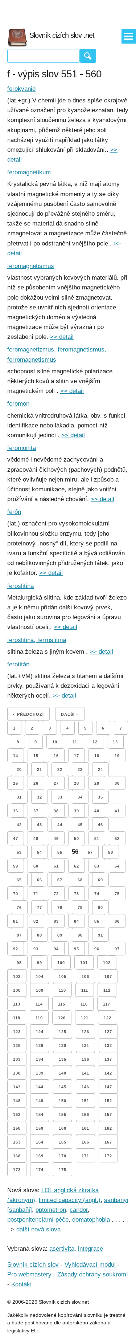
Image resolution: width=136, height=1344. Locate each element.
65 (19, 880)
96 (96, 949)
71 (35, 894)
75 (117, 894)
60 (35, 866)
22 (59, 769)
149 (40, 1101)
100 (61, 963)
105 (62, 976)
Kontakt (21, 1284)
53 (19, 852)
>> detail (62, 336)
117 (106, 1004)
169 (40, 1156)
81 (15, 921)
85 (96, 921)
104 (40, 976)
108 (17, 990)
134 (40, 1059)
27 (56, 783)
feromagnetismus (30, 266)
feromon (18, 403)
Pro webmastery (29, 1274)
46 (100, 825)
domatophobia (91, 1219)
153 (17, 1114)
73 (76, 894)
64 (117, 866)
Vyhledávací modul (90, 1264)
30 (117, 783)
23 (80, 769)
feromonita (21, 447)
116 (84, 1004)
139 (40, 1073)
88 (39, 935)
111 (84, 990)
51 (96, 838)
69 (100, 880)
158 (17, 1128)
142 (108, 1073)
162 (108, 1128)
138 (17, 1073)
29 (96, 783)
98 (19, 963)
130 (62, 1045)
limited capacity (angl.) (69, 1200)
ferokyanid (21, 88)
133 (17, 1059)
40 (96, 811)
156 (85, 1114)
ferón (14, 511)
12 (95, 742)
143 (17, 1087)
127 (108, 1032)
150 (62, 1101)
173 (17, 1170)
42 (19, 825)
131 (85, 1045)
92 (15, 949)
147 (108, 1087)
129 (40, 1045)
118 (16, 1018)
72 (56, 894)
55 (59, 852)
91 (100, 935)
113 (16, 1004)
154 (40, 1114)
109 (40, 990)
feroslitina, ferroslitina (36, 640)
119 (39, 1018)
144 (40, 1087)
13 (115, 742)
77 (39, 907)
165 (62, 1142)
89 (59, 935)
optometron (51, 1209)
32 (39, 797)
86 (117, 921)
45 (80, 825)
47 (15, 838)
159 (40, 1128)
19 (117, 756)
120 (62, 1018)
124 (40, 1032)
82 (35, 921)
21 (39, 769)
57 (90, 852)
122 (107, 1018)
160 (62, 1128)
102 (107, 963)
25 (15, 783)
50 (76, 838)
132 (108, 1045)
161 (85, 1128)
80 (100, 907)
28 (76, 783)
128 (17, 1045)
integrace (90, 1248)
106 (85, 976)
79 (80, 907)
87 (19, 935)
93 (35, 949)
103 (17, 976)
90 (80, 935)
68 (80, 880)
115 (61, 1004)
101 (84, 963)
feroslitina (20, 585)
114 (39, 1004)
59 (15, 866)
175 (62, 1170)
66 (39, 880)
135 (62, 1059)
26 (35, 783)
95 (76, 949)
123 (17, 1032)
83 (56, 921)
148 (17, 1101)
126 (85, 1032)
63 (96, 866)
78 (59, 907)
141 (85, 1073)
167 (108, 1142)
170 (62, 1156)
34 (80, 797)
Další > (70, 714)
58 (110, 852)
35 (100, 797)
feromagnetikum (29, 172)
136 (85, 1059)
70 (15, 894)
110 (62, 990)
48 (35, 838)
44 (59, 825)
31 (19, 797)
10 (54, 742)
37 (35, 811)
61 (56, 866)
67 (59, 880)
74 (96, 894)
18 (96, 756)
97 (117, 949)
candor (79, 1209)
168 (17, 1156)
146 (85, 1087)
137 (108, 1059)
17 (76, 756)
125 (62, 1032)
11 (75, 742)
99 (39, 963)
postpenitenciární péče (38, 1219)
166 (85, 1142)
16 (56, 756)
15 (35, 756)
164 (40, 1142)
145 (62, 1087)
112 (107, 990)
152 (108, 1101)
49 (56, 838)
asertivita (61, 1248)
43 (39, 825)
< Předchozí (28, 714)
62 (76, 866)
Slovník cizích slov (33, 1264)
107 (108, 976)
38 (56, 811)
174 (40, 1170)
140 (62, 1073)
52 (117, 838)
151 (85, 1101)
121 (84, 1018)
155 (62, 1114)
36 (15, 811)
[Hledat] (88, 56)
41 (117, 811)
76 (19, 907)
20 (19, 769)
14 (15, 756)
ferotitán (18, 664)
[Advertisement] (68, 11)
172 (108, 1156)
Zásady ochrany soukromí (92, 1274)
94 (56, 949)
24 (100, 769)
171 (85, 1156)
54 (39, 852)
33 (59, 797)
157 (108, 1114)
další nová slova (38, 1229)
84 (76, 921)
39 (76, 811)
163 (17, 1142)
